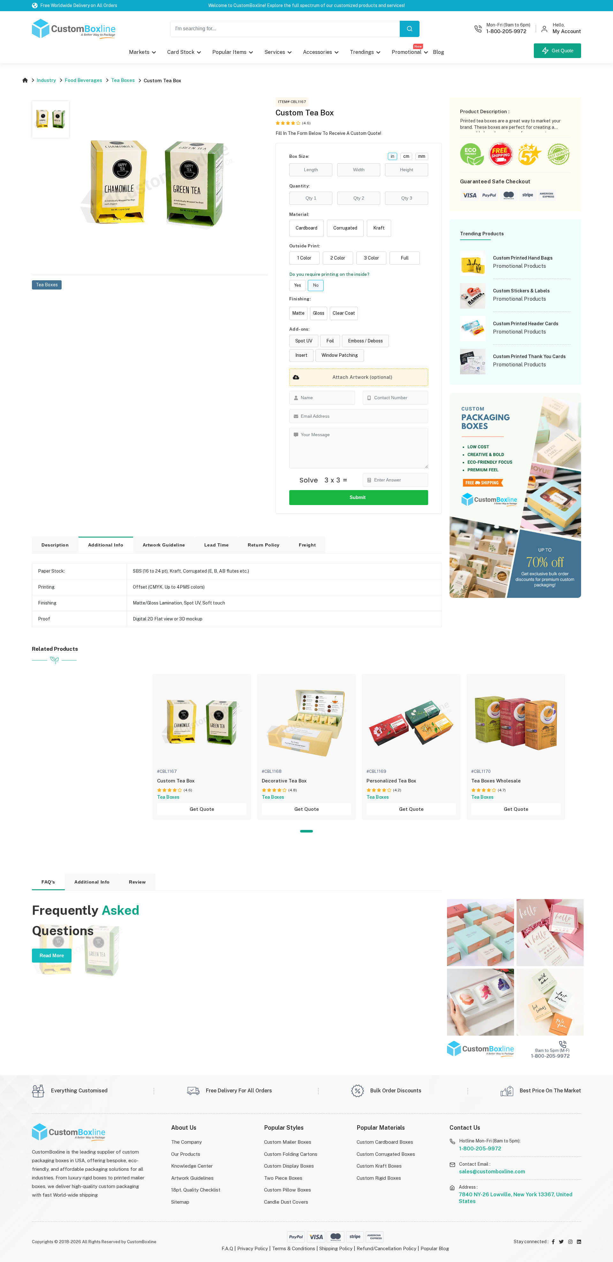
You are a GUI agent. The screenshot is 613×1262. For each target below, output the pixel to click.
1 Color (304, 257)
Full (405, 257)
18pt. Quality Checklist (195, 1189)
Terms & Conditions (293, 1248)
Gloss (318, 313)
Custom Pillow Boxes (287, 1189)
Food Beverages (83, 80)
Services (274, 52)
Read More (52, 955)
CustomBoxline (141, 1241)
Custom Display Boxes (289, 1166)
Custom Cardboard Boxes (385, 1142)
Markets (139, 52)
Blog (438, 52)
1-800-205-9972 (480, 1149)
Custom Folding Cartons (290, 1154)
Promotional (407, 50)
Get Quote (561, 50)
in (392, 156)
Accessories (317, 52)
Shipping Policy (335, 1248)
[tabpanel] (201, 747)
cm (406, 156)
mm (421, 156)
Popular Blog (434, 1248)
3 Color (371, 257)
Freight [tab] (307, 544)
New (418, 46)
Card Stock (180, 52)
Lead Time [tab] (216, 544)
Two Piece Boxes (283, 1178)
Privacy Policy (252, 1248)
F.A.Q (227, 1248)
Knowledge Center (192, 1166)
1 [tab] (306, 831)
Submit (359, 497)
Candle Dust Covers (286, 1202)
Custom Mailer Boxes (287, 1142)
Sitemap (180, 1202)
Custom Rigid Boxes (379, 1178)
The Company (186, 1142)
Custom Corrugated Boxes (386, 1154)
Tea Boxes (123, 80)
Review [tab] (137, 881)
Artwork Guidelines (192, 1178)
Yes (297, 285)
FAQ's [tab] (48, 881)
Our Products (185, 1154)
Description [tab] (55, 544)
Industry (46, 80)
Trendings (362, 52)
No (316, 285)
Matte (298, 313)
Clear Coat (344, 313)
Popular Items (229, 52)
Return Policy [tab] (264, 544)
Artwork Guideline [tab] (164, 544)
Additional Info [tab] (106, 544)
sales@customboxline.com (492, 1172)
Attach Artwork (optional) (362, 377)
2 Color (337, 257)
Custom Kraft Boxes (379, 1166)
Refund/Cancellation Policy (386, 1248)
